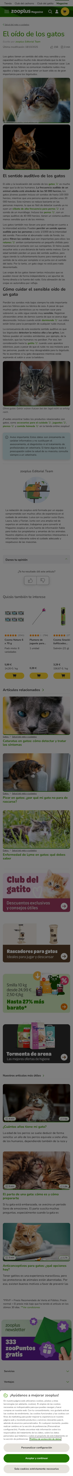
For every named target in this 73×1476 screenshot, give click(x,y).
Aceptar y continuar (36, 1458)
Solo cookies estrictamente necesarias (36, 1469)
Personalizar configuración (36, 1447)
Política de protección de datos (45, 1439)
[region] (36, 1433)
